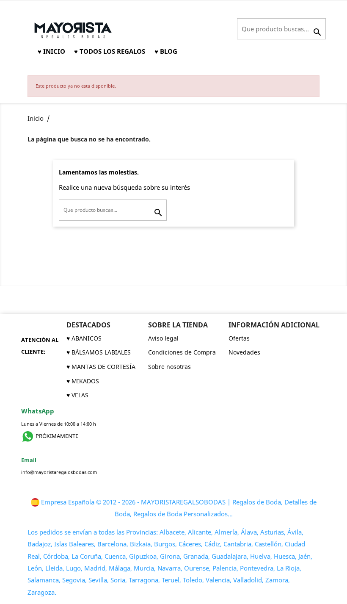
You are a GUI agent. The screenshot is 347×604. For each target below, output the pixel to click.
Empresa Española (67, 502)
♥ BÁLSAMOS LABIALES (98, 352)
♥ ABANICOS (84, 338)
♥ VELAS (77, 395)
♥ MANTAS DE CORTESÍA (100, 367)
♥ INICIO (51, 51)
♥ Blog (165, 51)
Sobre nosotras (169, 367)
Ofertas (239, 338)
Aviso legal (163, 338)
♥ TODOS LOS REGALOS (109, 51)
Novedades (244, 352)
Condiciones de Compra (182, 352)
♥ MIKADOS (82, 381)
